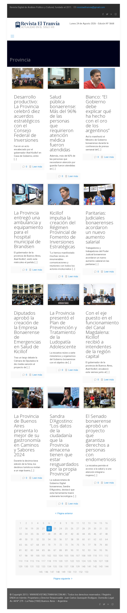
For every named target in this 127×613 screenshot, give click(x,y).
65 (20, 544)
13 (89, 523)
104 (60, 555)
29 (89, 528)
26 (72, 528)
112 (106, 555)
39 (55, 534)
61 (89, 539)
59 (78, 539)
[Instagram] (115, 14)
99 (32, 555)
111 (101, 555)
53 (43, 539)
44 (83, 534)
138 (72, 566)
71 (55, 544)
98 (26, 555)
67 (32, 544)
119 (55, 561)
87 (55, 550)
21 (43, 528)
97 (20, 555)
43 (78, 534)
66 (26, 544)
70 (49, 544)
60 (83, 539)
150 (69, 572)
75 (78, 544)
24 (60, 528)
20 (37, 528)
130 (26, 566)
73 (66, 544)
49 (20, 539)
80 (106, 544)
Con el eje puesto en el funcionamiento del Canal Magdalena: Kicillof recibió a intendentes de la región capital (102, 334)
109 (89, 555)
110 (95, 555)
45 (89, 534)
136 (60, 566)
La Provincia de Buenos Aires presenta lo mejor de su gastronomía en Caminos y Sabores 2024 (27, 435)
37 (43, 534)
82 (26, 550)
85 (43, 550)
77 (89, 544)
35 (32, 534)
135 (55, 566)
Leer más (37, 166)
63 (100, 539)
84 (37, 550)
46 (95, 534)
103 (55, 555)
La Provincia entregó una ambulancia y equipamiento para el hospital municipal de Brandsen (28, 230)
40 (60, 534)
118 (49, 561)
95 (100, 550)
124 (83, 561)
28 (83, 528)
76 (83, 544)
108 (83, 555)
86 (49, 550)
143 (101, 566)
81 (20, 550)
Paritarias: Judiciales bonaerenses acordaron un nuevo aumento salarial (99, 227)
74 (72, 544)
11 (78, 523)
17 (20, 528)
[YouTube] (111, 14)
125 (89, 561)
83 (32, 550)
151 (75, 572)
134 (49, 566)
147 (52, 572)
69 (43, 544)
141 (89, 566)
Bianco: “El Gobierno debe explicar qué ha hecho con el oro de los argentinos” (98, 114)
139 (78, 566)
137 (66, 566)
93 (89, 550)
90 (72, 550)
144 (106, 566)
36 (37, 534)
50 (26, 539)
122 (72, 561)
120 (60, 561)
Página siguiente (62, 578)
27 (78, 528)
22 (49, 528)
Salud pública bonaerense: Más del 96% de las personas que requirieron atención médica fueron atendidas (63, 123)
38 (49, 534)
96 (106, 550)
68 (37, 544)
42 (72, 534)
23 (55, 528)
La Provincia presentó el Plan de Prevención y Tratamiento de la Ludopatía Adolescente (63, 330)
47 (100, 534)
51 (32, 539)
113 (20, 561)
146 (46, 572)
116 (37, 561)
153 (86, 572)
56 (60, 539)
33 (20, 534)
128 (106, 561)
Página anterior (65, 513)
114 (26, 561)
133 (43, 566)
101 (43, 555)
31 (100, 528)
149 (63, 572)
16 (106, 523)
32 (106, 528)
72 (60, 544)
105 (66, 555)
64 (106, 539)
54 (49, 539)
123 (78, 561)
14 (95, 523)
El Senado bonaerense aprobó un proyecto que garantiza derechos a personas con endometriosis (101, 437)
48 (106, 534)
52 (37, 539)
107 (78, 555)
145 (40, 572)
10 (72, 523)
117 (43, 561)
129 (20, 566)
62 (95, 539)
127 (101, 561)
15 (100, 523)
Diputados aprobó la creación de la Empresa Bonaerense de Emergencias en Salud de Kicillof (27, 332)
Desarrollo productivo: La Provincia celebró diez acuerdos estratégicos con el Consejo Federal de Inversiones (27, 118)
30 (95, 528)
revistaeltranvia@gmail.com (91, 7)
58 (72, 539)
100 (37, 555)
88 (60, 550)
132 (37, 566)
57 (66, 539)
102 (49, 555)
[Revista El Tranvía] (37, 25)
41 (66, 534)
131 (32, 566)
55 (55, 539)
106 (72, 555)
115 (32, 561)
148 (58, 572)
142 (95, 566)
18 (26, 528)
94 (95, 550)
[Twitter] (107, 14)
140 (83, 566)
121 (66, 561)
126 (95, 561)
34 (26, 534)
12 (83, 523)
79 (100, 544)
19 (32, 528)
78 (95, 544)
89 (66, 550)
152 (81, 572)
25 (66, 528)
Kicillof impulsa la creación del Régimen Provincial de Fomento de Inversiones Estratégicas (63, 230)
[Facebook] (103, 14)
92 (83, 550)
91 (78, 550)
